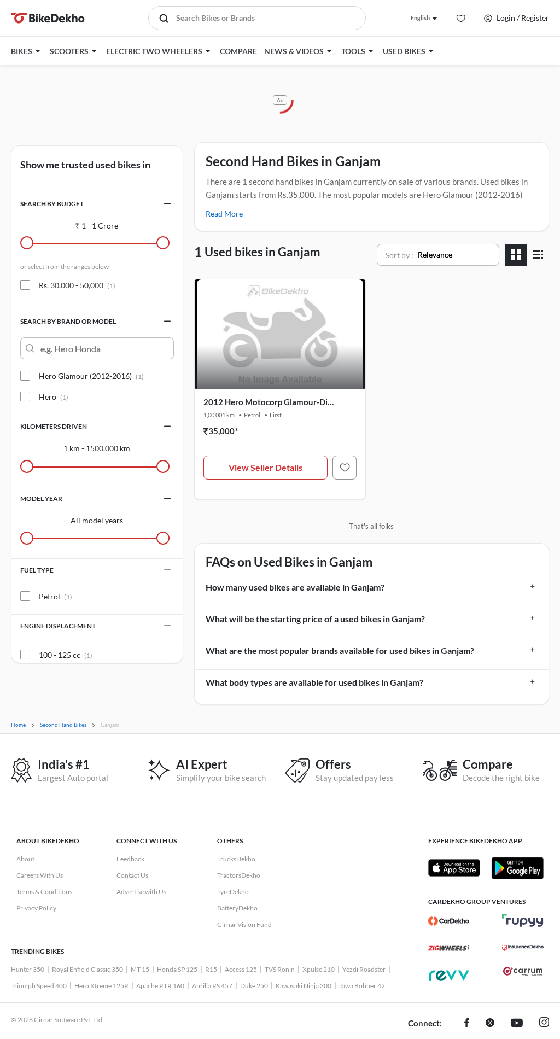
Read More (224, 213)
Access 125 (241, 969)
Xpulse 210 (318, 969)
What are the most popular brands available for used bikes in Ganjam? (340, 650)
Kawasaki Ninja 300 (303, 986)
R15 (211, 969)
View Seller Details (265, 467)
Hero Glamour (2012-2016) (91, 376)
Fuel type (37, 570)
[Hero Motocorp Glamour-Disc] (344, 468)
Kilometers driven (53, 426)
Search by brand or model (68, 321)
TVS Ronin (280, 969)
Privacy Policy (36, 908)
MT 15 (140, 969)
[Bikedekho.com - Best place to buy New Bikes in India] (48, 18)
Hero (53, 396)
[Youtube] (517, 1023)
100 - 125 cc (65, 654)
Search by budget (52, 204)
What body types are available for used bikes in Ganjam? (314, 682)
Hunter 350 (27, 969)
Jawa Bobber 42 (362, 986)
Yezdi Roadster (364, 969)
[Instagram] (544, 1023)
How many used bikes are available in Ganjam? (295, 587)
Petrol (55, 596)
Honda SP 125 (177, 969)
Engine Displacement (58, 626)
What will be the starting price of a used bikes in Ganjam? (315, 619)
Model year (41, 498)
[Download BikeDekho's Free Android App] (517, 867)
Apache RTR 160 (160, 986)
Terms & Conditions (44, 892)
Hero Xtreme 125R (101, 986)
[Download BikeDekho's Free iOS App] (454, 867)
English (420, 17)
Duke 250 (254, 986)
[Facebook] (466, 1023)
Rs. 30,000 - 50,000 (77, 285)
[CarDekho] (448, 921)
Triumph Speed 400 (39, 986)
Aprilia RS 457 (212, 986)
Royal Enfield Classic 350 (87, 969)
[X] (490, 1023)
